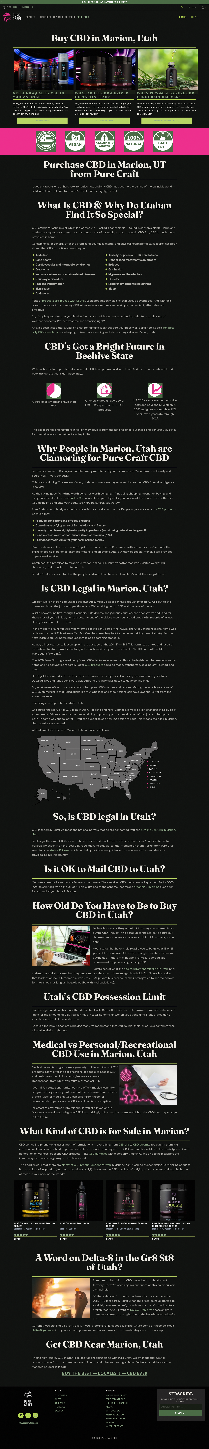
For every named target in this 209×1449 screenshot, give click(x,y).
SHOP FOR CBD (42, 121)
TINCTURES (45, 17)
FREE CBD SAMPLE (115, 1399)
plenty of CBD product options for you (86, 1165)
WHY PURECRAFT (115, 1426)
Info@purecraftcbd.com (28, 1423)
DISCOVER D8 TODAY (104, 121)
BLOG (86, 17)
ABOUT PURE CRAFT (116, 1395)
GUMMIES (30, 17)
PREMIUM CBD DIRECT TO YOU (166, 121)
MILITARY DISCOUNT (116, 1414)
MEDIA (109, 1406)
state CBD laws (59, 850)
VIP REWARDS (113, 1410)
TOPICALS (58, 17)
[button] (21, 1235)
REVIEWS (110, 1422)
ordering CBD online (146, 887)
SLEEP (58, 1399)
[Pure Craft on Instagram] (10, 7)
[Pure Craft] (12, 17)
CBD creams (141, 1144)
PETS (79, 17)
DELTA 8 (59, 1410)
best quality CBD (73, 498)
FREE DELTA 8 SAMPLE (117, 1403)
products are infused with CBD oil (63, 300)
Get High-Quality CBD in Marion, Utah (38, 95)
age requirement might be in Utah (146, 969)
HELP (194, 17)
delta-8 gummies (43, 1330)
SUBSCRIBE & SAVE (115, 1418)
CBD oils (123, 1144)
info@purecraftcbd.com (23, 7)
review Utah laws (141, 1310)
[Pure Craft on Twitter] (4, 7)
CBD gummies (98, 1153)
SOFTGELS (70, 17)
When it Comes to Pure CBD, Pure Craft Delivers (166, 95)
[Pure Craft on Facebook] (7, 7)
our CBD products (164, 509)
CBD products (94, 665)
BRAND (183, 17)
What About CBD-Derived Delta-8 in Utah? (102, 95)
